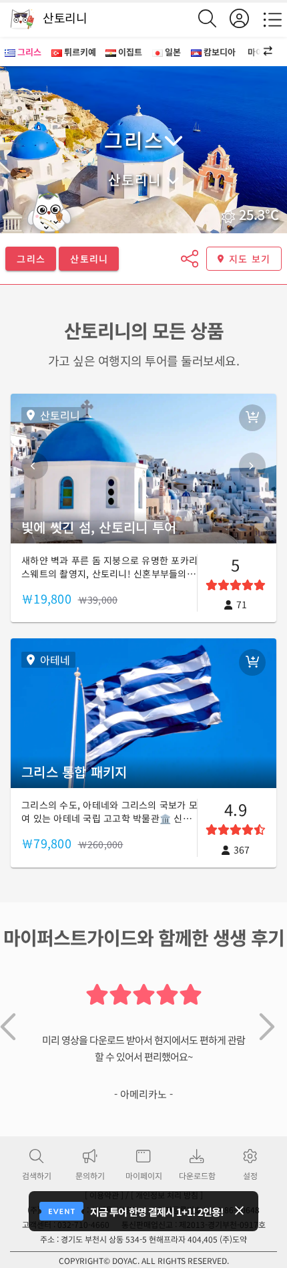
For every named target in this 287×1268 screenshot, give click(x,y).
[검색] (214, 18)
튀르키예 (80, 51)
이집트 (130, 51)
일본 (173, 51)
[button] (260, 51)
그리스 (29, 51)
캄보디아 (220, 51)
